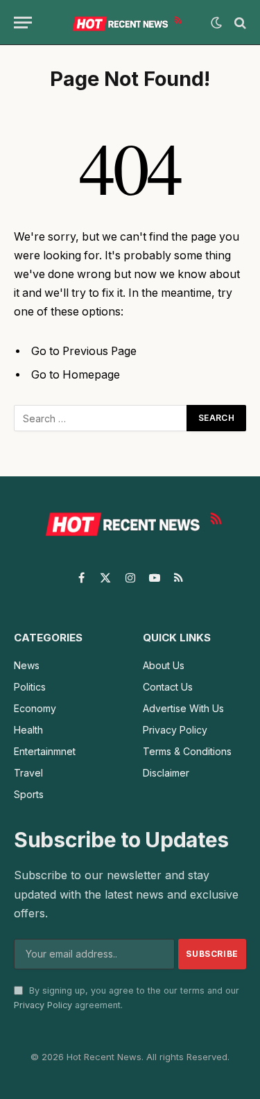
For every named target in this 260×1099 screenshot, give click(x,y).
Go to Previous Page (84, 351)
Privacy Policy (43, 1005)
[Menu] (23, 22)
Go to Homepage (75, 374)
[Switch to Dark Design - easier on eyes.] (216, 23)
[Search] (239, 22)
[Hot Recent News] (125, 22)
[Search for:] (101, 418)
